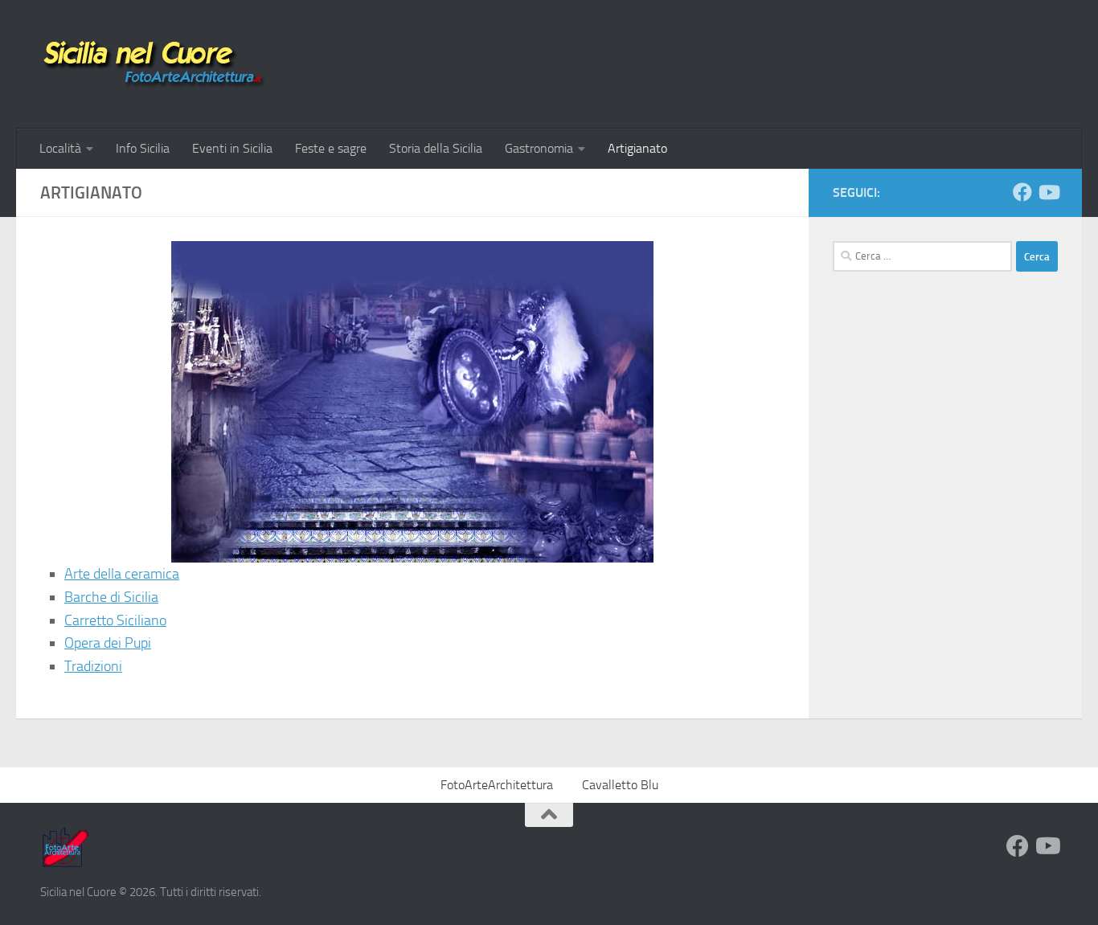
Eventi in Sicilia (232, 148)
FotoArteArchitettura (496, 784)
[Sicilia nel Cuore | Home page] (152, 64)
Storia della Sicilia (435, 148)
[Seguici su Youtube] (1048, 192)
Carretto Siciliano (115, 620)
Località (60, 148)
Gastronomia (539, 148)
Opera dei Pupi (107, 643)
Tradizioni (93, 666)
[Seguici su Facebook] (1022, 192)
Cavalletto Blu (620, 784)
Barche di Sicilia (111, 597)
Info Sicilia (143, 148)
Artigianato (637, 148)
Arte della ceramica (121, 574)
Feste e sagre (331, 148)
